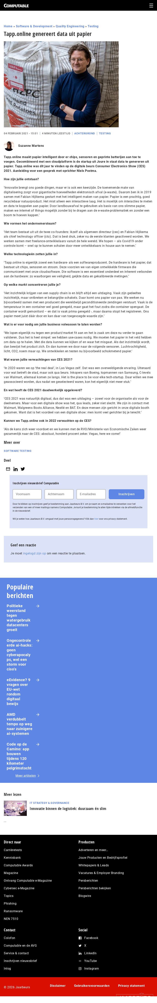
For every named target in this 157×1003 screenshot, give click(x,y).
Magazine (11, 873)
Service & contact (16, 953)
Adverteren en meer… (93, 850)
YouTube (90, 961)
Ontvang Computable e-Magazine (28, 880)
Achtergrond (84, 133)
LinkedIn (90, 953)
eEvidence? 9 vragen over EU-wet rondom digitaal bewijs (18, 692)
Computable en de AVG (20, 945)
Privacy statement (131, 986)
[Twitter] (22, 469)
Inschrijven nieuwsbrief (20, 961)
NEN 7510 (11, 919)
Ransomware (13, 911)
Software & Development (34, 26)
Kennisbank (12, 857)
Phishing (10, 903)
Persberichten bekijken (94, 888)
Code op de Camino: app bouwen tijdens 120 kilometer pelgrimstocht (19, 756)
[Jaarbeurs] (132, 997)
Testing (93, 26)
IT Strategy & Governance (49, 802)
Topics (8, 896)
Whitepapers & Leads (93, 865)
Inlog (7, 968)
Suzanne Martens (31, 146)
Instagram (91, 968)
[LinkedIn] (15, 469)
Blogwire (84, 896)
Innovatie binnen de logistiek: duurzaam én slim (68, 808)
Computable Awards (18, 865)
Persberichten (88, 880)
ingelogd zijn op (34, 553)
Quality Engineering (70, 26)
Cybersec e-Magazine (19, 888)
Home (8, 26)
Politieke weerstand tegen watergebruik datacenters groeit (18, 618)
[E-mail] (8, 469)
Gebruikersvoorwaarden (92, 986)
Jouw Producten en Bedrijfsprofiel (103, 857)
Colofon (9, 938)
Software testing (17, 450)
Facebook (91, 938)
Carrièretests (13, 850)
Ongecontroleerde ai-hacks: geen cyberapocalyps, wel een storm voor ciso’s (20, 654)
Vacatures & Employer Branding (101, 873)
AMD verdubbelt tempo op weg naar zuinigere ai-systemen (19, 724)
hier (96, 519)
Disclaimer (57, 986)
